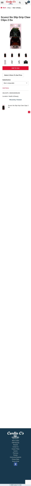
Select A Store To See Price (13, 75)
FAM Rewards (15, 442)
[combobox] (15, 83)
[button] (5, 55)
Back (4, 7)
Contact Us (15, 446)
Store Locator (15, 440)
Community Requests (15, 457)
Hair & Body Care (18, 8)
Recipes (15, 455)
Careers (15, 451)
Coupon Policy (15, 449)
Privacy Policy (15, 459)
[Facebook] (15, 464)
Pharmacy (15, 453)
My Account (15, 438)
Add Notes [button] (5, 88)
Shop (9, 8)
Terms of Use (15, 461)
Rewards (15, 444)
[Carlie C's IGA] (11, 2)
